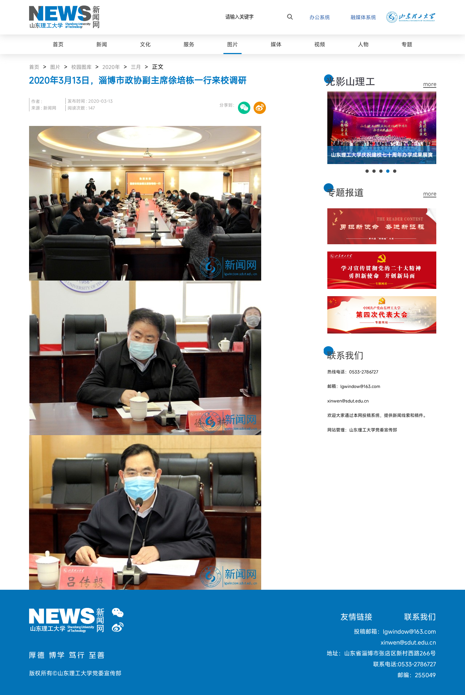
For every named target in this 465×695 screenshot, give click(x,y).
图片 (55, 67)
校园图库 (81, 67)
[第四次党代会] (381, 300)
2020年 (111, 67)
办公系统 (320, 17)
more (429, 84)
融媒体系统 (363, 17)
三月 (136, 67)
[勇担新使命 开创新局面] (381, 256)
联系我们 (420, 617)
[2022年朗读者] (381, 213)
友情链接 (356, 617)
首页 (34, 67)
